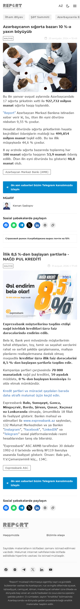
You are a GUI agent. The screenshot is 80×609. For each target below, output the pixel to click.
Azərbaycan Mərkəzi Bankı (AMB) (26, 172)
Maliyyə (8, 38)
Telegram (11, 434)
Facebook (32, 429)
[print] (45, 225)
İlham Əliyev (14, 17)
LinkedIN (50, 429)
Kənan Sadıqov (23, 205)
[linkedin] (37, 225)
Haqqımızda (11, 535)
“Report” (9, 113)
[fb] (6, 225)
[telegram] (22, 225)
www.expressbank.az (39, 420)
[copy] (53, 225)
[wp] (14, 225)
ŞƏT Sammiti (40, 17)
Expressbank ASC (16, 467)
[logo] (12, 6)
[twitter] (29, 225)
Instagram (12, 429)
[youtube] (51, 570)
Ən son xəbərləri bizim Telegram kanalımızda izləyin (42, 187)
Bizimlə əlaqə (56, 535)
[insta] (15, 570)
